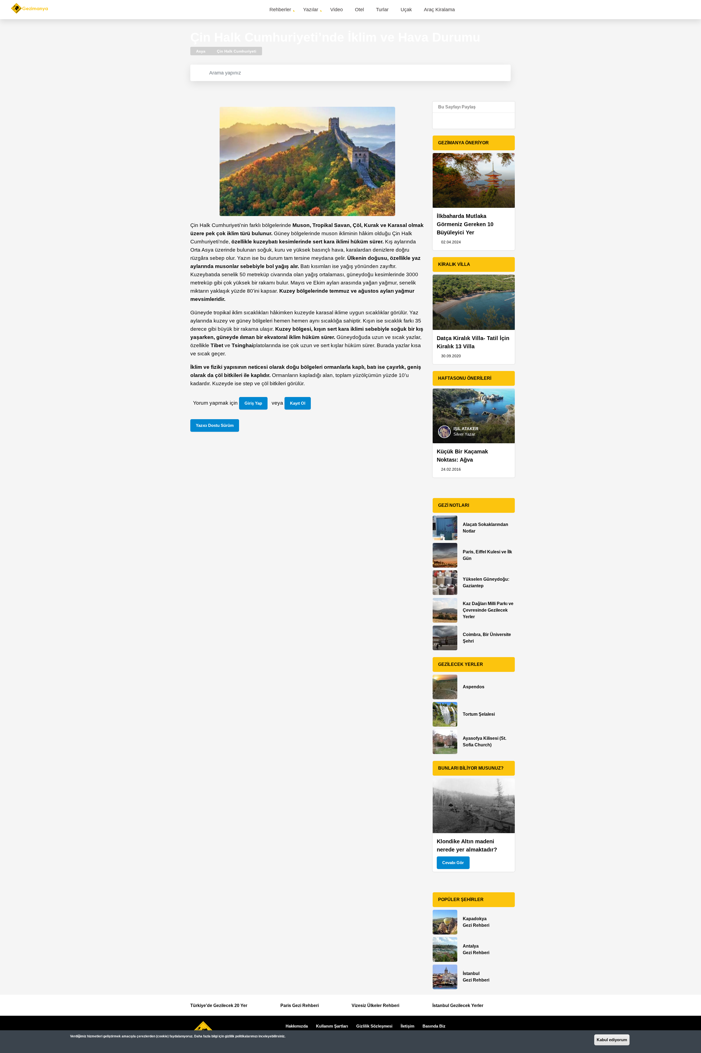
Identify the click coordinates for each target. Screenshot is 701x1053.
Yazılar (310, 9)
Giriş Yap (253, 403)
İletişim (407, 1026)
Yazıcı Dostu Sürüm (215, 425)
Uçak (406, 9)
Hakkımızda (297, 1026)
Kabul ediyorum (612, 1039)
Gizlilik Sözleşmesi (374, 1026)
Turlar (382, 9)
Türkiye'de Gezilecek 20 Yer (218, 1005)
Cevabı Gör (453, 862)
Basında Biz (434, 1026)
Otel (359, 9)
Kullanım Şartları (332, 1026)
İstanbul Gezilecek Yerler (457, 1005)
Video (336, 9)
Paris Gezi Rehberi (299, 1005)
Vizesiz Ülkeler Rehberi (375, 1005)
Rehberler (280, 9)
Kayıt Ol (297, 403)
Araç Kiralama (439, 9)
